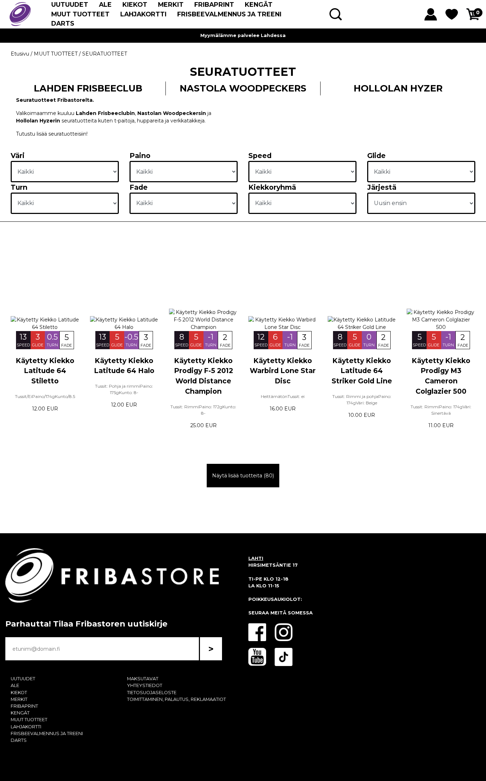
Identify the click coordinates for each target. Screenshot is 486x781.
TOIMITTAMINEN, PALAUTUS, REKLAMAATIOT (176, 699)
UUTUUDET (69, 4)
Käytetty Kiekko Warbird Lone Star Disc (283, 371)
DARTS (62, 23)
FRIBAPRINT (214, 4)
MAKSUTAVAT (142, 678)
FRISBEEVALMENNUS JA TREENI (229, 14)
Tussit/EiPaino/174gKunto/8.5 (45, 396)
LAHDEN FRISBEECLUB (88, 88)
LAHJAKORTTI (143, 14)
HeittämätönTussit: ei (283, 396)
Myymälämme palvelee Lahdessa (243, 35)
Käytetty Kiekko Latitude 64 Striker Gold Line (362, 371)
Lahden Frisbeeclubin (104, 113)
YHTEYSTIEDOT (144, 685)
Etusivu (20, 54)
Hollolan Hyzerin (39, 120)
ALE (105, 4)
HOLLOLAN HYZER (398, 88)
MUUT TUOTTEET (80, 14)
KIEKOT (134, 4)
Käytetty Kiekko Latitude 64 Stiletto (45, 371)
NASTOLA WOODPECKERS (243, 88)
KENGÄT (259, 4)
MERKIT (171, 4)
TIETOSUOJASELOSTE (151, 692)
